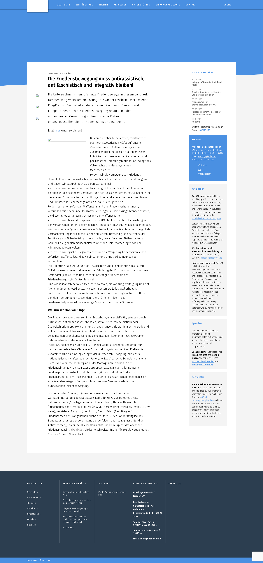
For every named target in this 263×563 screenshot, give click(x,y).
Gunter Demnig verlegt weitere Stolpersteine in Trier (207, 93)
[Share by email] (39, 120)
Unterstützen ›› (34, 514)
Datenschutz (45, 560)
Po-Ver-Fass (68, 527)
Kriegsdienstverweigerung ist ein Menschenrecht (206, 113)
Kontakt (191, 4)
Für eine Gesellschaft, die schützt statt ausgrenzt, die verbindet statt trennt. (75, 519)
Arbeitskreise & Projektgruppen (206, 218)
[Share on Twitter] (39, 109)
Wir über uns (84, 4)
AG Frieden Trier (38, 6)
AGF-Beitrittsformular (203, 361)
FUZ (199, 169)
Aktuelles (120, 4)
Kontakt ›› (31, 519)
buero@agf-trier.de (207, 156)
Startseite (63, 4)
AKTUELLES (205, 130)
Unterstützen (141, 4)
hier (57, 130)
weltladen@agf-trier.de (211, 258)
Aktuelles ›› (32, 508)
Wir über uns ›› (34, 497)
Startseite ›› (32, 492)
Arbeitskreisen (204, 174)
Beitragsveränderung (202, 364)
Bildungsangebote (168, 4)
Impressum (32, 560)
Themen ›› (31, 503)
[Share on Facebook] (39, 97)
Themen (103, 4)
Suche (227, 4)
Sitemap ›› (32, 525)
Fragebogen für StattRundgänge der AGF (204, 103)
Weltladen (202, 165)
